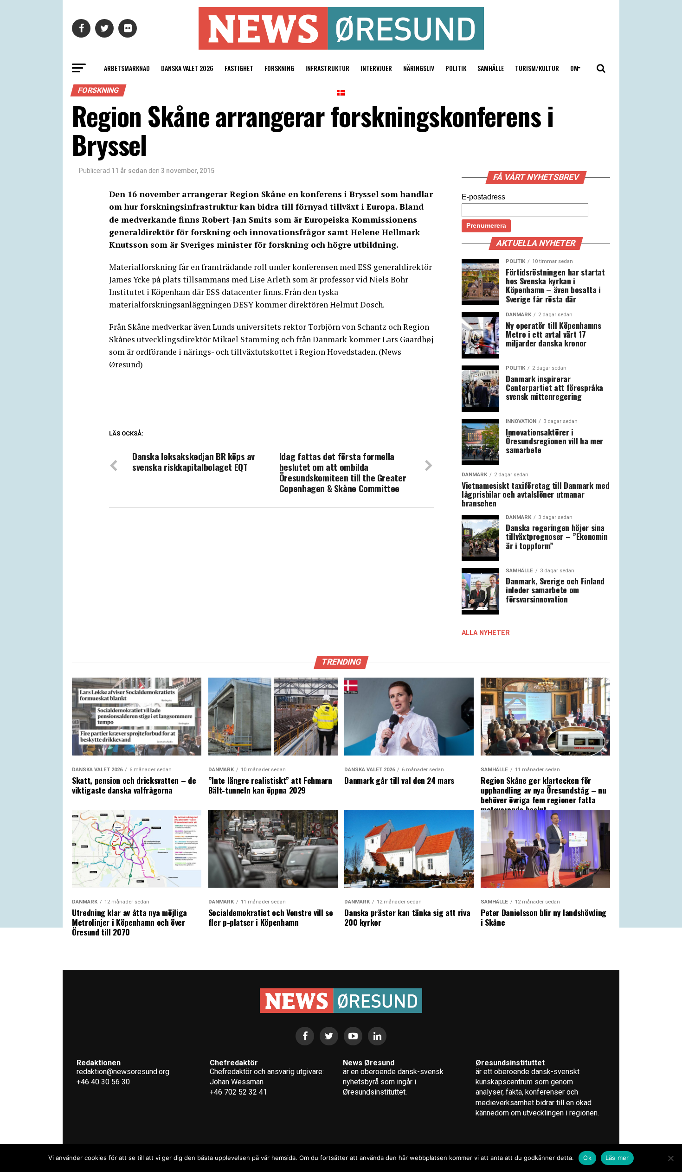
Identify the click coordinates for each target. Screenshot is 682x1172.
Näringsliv (418, 68)
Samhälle (490, 68)
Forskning (279, 68)
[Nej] (670, 1158)
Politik (455, 68)
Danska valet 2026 (187, 68)
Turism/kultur (537, 68)
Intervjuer (376, 68)
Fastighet (239, 68)
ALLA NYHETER (486, 633)
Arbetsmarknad (127, 68)
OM (574, 68)
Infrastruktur (327, 68)
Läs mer (617, 1157)
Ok (587, 1157)
